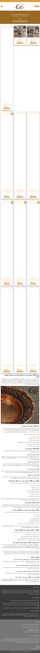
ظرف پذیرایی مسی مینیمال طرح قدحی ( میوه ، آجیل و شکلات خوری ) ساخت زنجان (20, 280)
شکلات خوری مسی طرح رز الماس (20, 365)
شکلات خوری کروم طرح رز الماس (33, 365)
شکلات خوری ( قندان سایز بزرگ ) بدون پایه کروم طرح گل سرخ (33, 191)
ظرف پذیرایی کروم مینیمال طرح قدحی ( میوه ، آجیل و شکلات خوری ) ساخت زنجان (33, 280)
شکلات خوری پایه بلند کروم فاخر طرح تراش (7, 366)
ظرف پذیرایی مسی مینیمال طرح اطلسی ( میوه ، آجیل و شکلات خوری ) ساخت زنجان (7, 280)
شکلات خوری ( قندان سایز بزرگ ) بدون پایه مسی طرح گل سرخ (7, 105)
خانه (27, 16)
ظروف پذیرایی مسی (23, 16)
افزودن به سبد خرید (6, 108)
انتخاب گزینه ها (33, 283)
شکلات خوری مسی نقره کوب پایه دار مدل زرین (33, 40)
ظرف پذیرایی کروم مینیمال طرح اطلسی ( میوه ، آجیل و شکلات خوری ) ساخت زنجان (7, 191)
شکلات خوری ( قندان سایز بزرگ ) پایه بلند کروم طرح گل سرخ (20, 191)
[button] (37, 6)
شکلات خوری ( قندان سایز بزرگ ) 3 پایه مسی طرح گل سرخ (20, 40)
